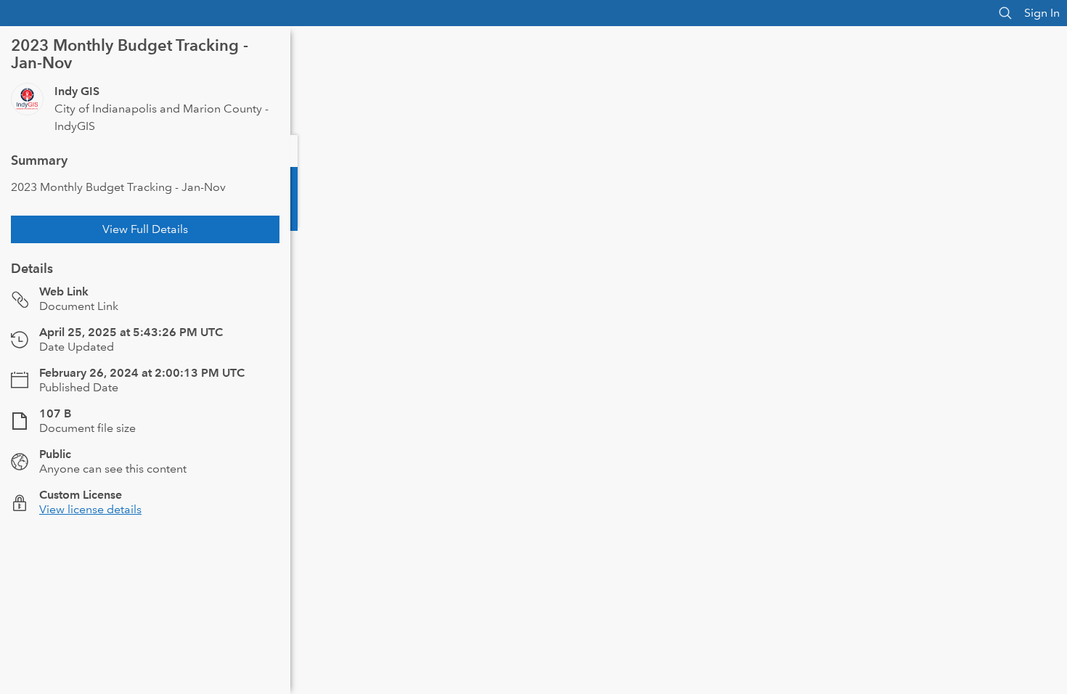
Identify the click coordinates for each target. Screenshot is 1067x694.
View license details (90, 509)
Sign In (1042, 13)
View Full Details (145, 229)
